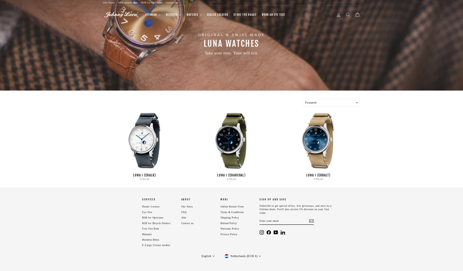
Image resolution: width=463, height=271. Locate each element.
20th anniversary (128, 2)
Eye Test (147, 212)
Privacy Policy (228, 234)
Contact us (172, 2)
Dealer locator (217, 14)
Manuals (147, 234)
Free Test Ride (150, 228)
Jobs (183, 217)
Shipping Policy (229, 217)
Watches (192, 14)
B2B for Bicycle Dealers (156, 223)
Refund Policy (228, 223)
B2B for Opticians (151, 2)
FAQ (184, 212)
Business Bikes (150, 239)
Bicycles (172, 14)
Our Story (109, 2)
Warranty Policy (229, 228)
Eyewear (152, 14)
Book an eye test (273, 14)
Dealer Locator (151, 206)
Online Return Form (232, 206)
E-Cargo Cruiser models (156, 245)
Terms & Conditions (232, 212)
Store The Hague (244, 14)
